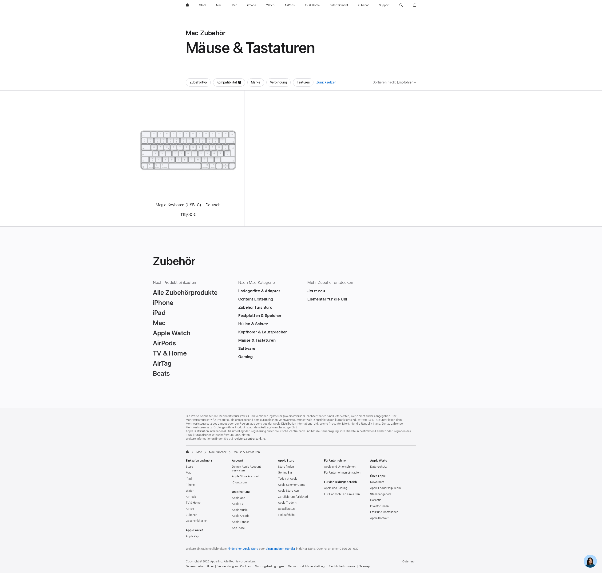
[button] (401, 5)
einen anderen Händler (280, 548)
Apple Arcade (241, 516)
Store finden (286, 466)
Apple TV (238, 504)
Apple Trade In (287, 502)
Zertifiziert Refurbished (293, 496)
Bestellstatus (286, 508)
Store (189, 466)
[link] (590, 561)
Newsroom (377, 482)
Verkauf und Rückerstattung (306, 566)
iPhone (190, 484)
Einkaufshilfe (286, 515)
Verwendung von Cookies (234, 566)
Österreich (409, 561)
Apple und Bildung (335, 488)
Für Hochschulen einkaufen (342, 494)
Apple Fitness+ (241, 522)
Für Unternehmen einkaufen (342, 472)
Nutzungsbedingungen (269, 566)
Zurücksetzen (326, 82)
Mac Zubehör (217, 452)
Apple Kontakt (379, 518)
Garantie (375, 500)
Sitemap (364, 566)
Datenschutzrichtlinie (199, 566)
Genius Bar (285, 472)
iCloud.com (239, 482)
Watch (190, 490)
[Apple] (187, 452)
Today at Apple (287, 478)
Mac (199, 452)
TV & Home (193, 502)
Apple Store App (288, 490)
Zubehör (191, 515)
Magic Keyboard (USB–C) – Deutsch (188, 204)
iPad (189, 478)
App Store (238, 528)
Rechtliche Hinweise (342, 566)
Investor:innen (379, 506)
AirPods (191, 496)
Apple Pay (192, 536)
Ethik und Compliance (384, 512)
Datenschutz (378, 466)
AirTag (190, 508)
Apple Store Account (245, 476)
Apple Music (240, 510)
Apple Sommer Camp (291, 484)
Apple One (238, 498)
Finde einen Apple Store (242, 548)
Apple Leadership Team (385, 488)
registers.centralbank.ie (249, 438)
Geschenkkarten (196, 520)
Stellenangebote (380, 494)
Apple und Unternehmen (339, 466)
